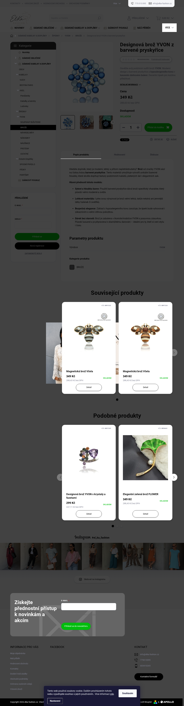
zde (112, 694)
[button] (173, 477)
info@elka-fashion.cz (149, 654)
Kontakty (14, 669)
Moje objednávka (17, 653)
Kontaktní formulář (148, 676)
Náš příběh (15, 658)
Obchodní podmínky (19, 679)
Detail (88, 387)
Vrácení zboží (16, 689)
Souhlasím (127, 693)
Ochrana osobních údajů (21, 684)
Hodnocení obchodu (19, 663)
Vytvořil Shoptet (144, 702)
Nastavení (55, 701)
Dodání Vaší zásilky (18, 674)
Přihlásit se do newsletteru (76, 626)
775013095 (145, 660)
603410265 (145, 666)
